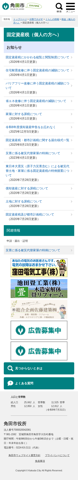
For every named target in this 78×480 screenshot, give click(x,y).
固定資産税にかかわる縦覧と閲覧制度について (37, 57)
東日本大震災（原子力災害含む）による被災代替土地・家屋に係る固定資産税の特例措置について (37, 171)
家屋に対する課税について (24, 114)
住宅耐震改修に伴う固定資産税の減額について (37, 70)
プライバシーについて (57, 455)
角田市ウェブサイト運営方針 (25, 455)
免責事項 (40, 461)
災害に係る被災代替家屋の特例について (33, 153)
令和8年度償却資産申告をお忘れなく (31, 127)
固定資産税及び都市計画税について (30, 214)
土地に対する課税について (24, 201)
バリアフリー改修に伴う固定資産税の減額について (37, 85)
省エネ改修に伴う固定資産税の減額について (36, 101)
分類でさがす (36, 19)
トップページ (20, 19)
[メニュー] (70, 7)
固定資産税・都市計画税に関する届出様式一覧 (37, 140)
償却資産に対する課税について (27, 188)
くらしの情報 (52, 19)
